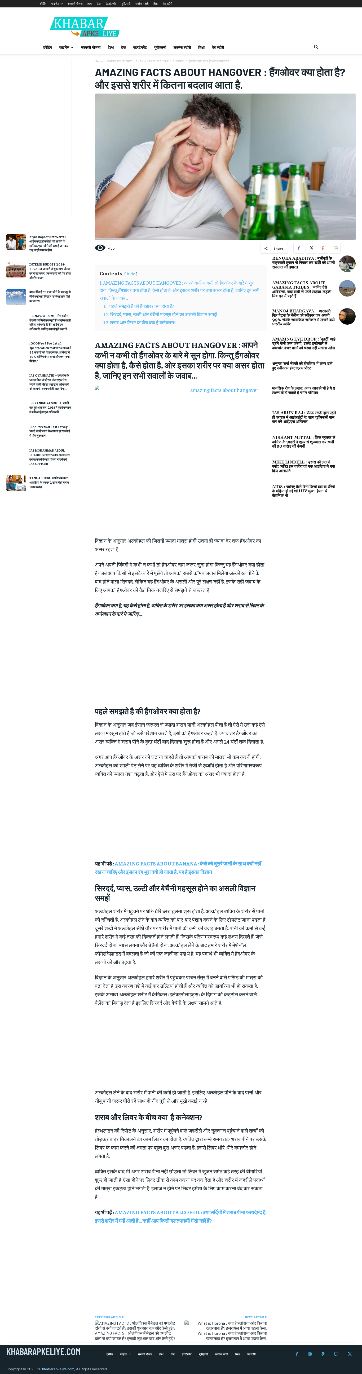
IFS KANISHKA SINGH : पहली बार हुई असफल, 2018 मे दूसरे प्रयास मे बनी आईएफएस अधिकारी (50, 407)
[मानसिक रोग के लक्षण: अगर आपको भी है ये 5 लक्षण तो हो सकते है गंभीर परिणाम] (347, 393)
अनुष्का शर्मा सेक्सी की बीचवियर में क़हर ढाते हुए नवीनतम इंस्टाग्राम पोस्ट (302, 366)
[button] (316, 47)
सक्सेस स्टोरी (141, 4)
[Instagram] (310, 1354)
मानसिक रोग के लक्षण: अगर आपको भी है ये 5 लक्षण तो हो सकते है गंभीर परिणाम (303, 390)
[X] (311, 248)
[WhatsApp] (335, 248)
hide (131, 273)
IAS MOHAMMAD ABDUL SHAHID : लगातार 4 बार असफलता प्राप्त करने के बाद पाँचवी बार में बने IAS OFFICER (49, 457)
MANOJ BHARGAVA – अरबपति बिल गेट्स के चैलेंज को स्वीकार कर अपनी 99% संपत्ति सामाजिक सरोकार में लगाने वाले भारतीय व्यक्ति (303, 318)
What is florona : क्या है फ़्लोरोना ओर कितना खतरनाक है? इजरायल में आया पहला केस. (232, 1336)
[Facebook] (298, 248)
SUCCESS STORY (119, 61)
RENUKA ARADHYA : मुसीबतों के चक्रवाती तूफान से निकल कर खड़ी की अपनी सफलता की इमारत (303, 263)
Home (99, 61)
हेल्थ (89, 4)
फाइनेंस (55, 4)
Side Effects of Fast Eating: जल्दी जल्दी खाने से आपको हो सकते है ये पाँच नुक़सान (49, 431)
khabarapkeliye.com (58, 1369)
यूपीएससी (125, 4)
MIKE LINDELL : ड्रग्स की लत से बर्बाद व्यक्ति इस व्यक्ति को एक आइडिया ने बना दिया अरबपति (303, 467)
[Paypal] (323, 1354)
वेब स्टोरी (167, 4)
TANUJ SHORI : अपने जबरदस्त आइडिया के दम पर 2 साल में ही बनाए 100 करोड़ (49, 482)
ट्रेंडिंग (42, 4)
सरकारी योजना (75, 4)
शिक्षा (155, 4)
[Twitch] (336, 1354)
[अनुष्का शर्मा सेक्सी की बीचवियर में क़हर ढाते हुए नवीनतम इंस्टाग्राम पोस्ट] (347, 369)
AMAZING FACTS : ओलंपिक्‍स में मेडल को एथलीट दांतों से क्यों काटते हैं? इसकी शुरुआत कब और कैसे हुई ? (135, 1336)
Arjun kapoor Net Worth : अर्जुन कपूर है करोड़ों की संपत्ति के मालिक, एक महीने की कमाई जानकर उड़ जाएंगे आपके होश (48, 243)
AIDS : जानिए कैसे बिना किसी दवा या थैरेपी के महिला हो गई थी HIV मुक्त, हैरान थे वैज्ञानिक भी (303, 491)
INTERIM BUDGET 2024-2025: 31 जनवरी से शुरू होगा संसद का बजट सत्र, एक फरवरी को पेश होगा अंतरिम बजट (50, 271)
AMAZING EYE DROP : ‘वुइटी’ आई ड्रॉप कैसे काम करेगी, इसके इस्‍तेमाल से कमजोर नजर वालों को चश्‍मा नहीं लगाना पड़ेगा (303, 344)
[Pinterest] (323, 248)
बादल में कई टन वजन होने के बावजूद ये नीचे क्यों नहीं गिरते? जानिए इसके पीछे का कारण (50, 296)
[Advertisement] (35, 138)
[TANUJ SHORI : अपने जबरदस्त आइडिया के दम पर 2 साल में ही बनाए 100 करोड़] (16, 483)
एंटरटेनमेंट (111, 4)
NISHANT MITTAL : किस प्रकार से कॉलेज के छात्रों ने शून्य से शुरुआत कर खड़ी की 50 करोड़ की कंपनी (303, 442)
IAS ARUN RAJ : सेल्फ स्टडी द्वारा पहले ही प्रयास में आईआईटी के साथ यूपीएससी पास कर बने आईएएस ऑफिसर (304, 417)
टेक (99, 4)
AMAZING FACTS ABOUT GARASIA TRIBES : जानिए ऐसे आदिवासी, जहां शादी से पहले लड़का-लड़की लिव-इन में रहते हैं (301, 290)
